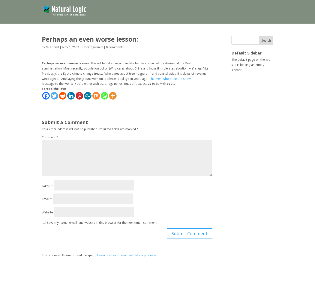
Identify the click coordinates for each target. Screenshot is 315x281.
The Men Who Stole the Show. (170, 79)
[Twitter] (54, 96)
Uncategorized (92, 47)
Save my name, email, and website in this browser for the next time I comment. (102, 223)
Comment (50, 137)
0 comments (115, 47)
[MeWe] (88, 96)
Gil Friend (52, 47)
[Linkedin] (71, 96)
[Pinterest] (79, 96)
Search (266, 40)
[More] (113, 96)
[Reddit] (62, 96)
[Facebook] (46, 96)
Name (47, 186)
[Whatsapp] (104, 96)
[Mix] (96, 96)
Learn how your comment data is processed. (128, 255)
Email (47, 199)
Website (47, 212)
